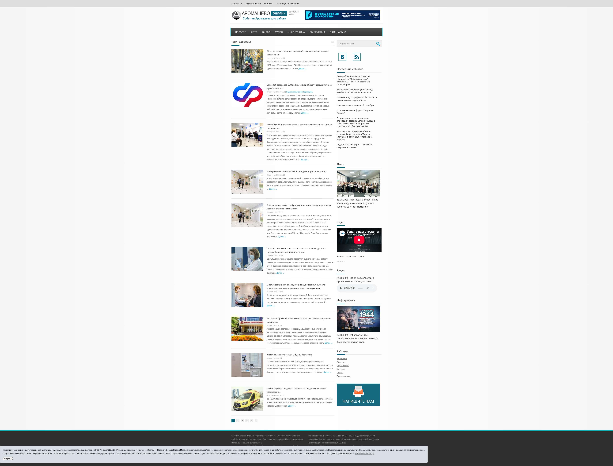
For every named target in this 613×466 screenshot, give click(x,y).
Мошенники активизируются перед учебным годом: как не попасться (354, 91)
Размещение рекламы (288, 3)
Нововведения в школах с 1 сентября (355, 105)
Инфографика (296, 32)
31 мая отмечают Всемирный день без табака (289, 354)
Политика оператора (364, 453)
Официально (338, 32)
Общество (341, 362)
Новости (240, 32)
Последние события (350, 69)
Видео (266, 32)
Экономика (342, 359)
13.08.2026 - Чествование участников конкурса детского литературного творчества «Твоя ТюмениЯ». (357, 203)
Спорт (340, 373)
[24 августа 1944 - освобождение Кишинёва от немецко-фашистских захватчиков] (358, 331)
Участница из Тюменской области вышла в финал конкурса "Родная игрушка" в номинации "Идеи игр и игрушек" (354, 135)
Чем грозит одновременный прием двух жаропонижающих (297, 171)
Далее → (303, 69)
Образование (343, 366)
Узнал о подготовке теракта (350, 256)
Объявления (317, 32)
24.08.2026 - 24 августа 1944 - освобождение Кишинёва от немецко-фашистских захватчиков (358, 338)
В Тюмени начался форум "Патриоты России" (355, 111)
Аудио (279, 32)
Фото (254, 32)
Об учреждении (253, 3)
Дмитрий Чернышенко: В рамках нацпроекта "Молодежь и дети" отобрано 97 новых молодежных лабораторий (353, 80)
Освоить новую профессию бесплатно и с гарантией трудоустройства (357, 98)
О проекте (236, 3)
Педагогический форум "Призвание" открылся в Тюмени (355, 146)
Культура (341, 369)
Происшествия (343, 376)
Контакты (268, 3)
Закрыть (8, 458)
